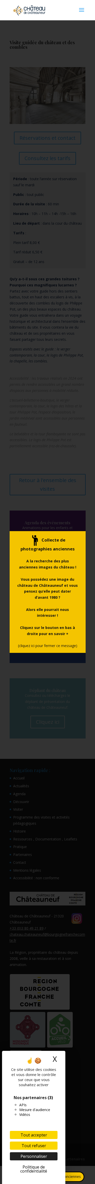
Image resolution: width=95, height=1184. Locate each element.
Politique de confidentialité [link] (33, 1169)
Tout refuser (34, 1145)
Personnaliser (34, 1156)
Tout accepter (34, 1135)
